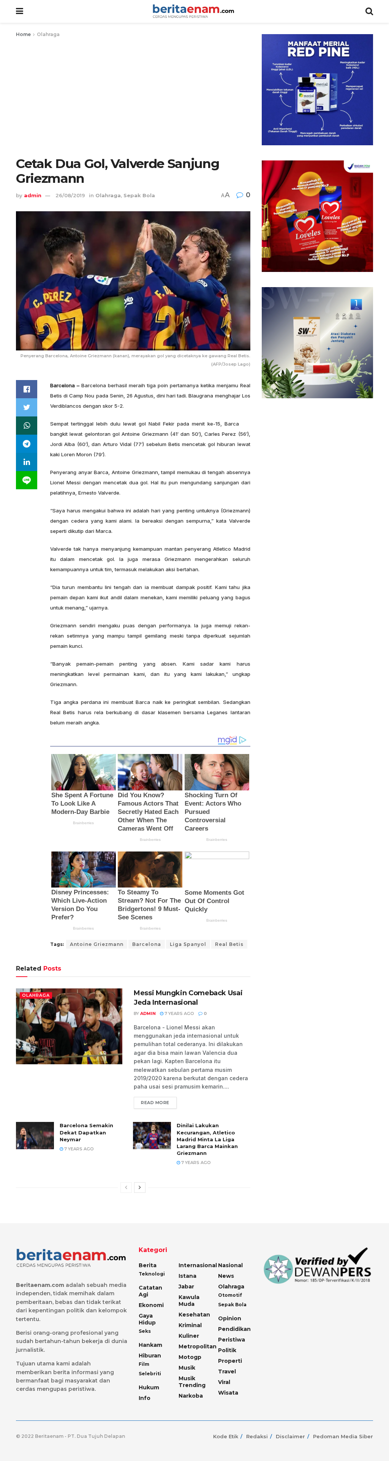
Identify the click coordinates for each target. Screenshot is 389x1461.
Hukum (149, 1387)
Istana (187, 1275)
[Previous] (126, 1187)
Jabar (186, 1286)
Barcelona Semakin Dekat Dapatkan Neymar (86, 1132)
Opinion (229, 1318)
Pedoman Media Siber (343, 1436)
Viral (224, 1382)
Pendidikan (234, 1329)
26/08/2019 (70, 195)
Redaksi (257, 1436)
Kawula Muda (189, 1300)
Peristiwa (231, 1339)
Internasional (198, 1265)
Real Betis (229, 944)
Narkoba (191, 1395)
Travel (227, 1371)
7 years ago (178, 1013)
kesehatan (194, 1314)
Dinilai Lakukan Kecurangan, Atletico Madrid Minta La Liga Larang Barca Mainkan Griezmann (207, 1139)
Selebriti (150, 1373)
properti (230, 1360)
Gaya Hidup (147, 1319)
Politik (227, 1350)
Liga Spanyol (188, 944)
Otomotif (230, 1295)
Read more (155, 1102)
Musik (187, 1367)
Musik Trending (192, 1382)
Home (23, 34)
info (144, 1398)
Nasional (230, 1265)
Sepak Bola (139, 195)
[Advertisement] (133, 95)
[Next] (139, 1187)
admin (32, 195)
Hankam (150, 1345)
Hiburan (150, 1355)
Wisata (228, 1392)
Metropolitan (198, 1346)
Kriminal (190, 1325)
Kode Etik (225, 1436)
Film (144, 1364)
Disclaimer (290, 1436)
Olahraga (48, 34)
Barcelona (146, 944)
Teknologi (152, 1274)
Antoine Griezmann (96, 944)
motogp (190, 1357)
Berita (148, 1265)
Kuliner (189, 1335)
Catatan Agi (150, 1291)
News (226, 1275)
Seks (145, 1331)
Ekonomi (151, 1305)
